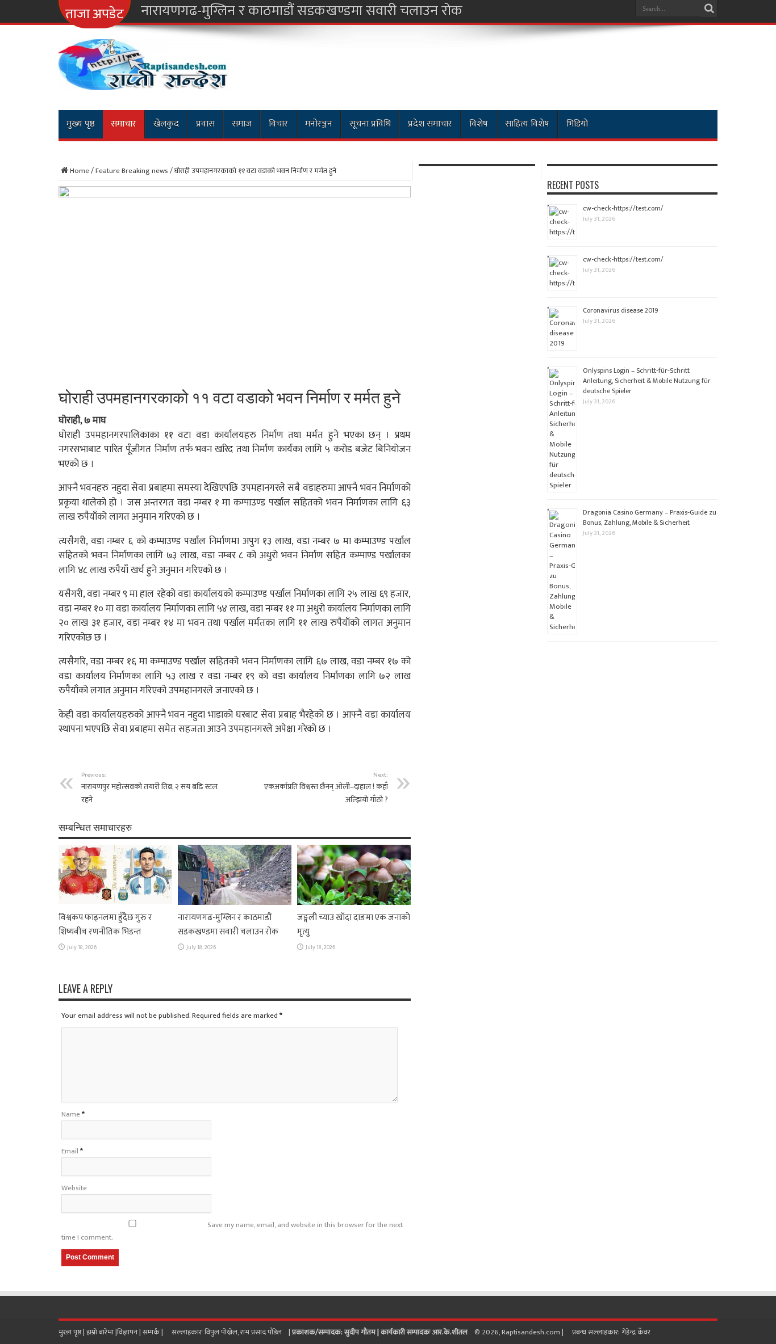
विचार (278, 124)
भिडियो (577, 124)
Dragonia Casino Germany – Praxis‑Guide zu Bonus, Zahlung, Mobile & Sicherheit (649, 517)
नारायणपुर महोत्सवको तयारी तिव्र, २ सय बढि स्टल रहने (149, 787)
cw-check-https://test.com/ (623, 208)
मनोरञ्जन (318, 124)
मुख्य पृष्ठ (80, 124)
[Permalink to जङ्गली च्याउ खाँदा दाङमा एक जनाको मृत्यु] (354, 902)
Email (69, 1151)
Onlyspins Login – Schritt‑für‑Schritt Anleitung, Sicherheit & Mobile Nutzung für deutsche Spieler (647, 381)
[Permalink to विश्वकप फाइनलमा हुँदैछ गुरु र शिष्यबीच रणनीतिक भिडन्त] (115, 902)
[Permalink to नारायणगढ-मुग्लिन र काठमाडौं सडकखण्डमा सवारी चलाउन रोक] (234, 902)
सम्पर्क (152, 1332)
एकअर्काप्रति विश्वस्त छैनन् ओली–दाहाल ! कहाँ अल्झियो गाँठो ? (326, 787)
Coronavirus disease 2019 (620, 310)
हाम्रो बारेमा (100, 1332)
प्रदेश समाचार (430, 124)
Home (79, 171)
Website (74, 1188)
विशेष (478, 124)
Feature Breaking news (131, 171)
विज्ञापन (127, 1332)
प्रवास (205, 124)
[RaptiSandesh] (144, 81)
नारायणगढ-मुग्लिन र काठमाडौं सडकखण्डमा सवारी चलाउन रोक (301, 11)
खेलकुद (166, 124)
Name (70, 1114)
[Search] (708, 8)
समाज (242, 124)
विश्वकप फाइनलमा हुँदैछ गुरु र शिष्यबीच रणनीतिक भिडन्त (105, 925)
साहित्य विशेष (527, 124)
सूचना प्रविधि (370, 124)
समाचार (123, 124)
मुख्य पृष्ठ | (72, 1332)
